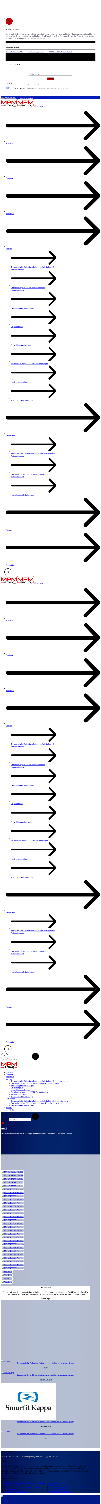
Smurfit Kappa (45, 1426)
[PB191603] (7, 1272)
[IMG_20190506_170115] (12, 1179)
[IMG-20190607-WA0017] (12, 1210)
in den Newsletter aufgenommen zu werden (52, 88)
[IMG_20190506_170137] (12, 1186)
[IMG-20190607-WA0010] (12, 1206)
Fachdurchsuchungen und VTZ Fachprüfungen (67, 1487)
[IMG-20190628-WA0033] (12, 1241)
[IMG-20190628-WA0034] (12, 1244)
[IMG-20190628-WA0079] (12, 1258)
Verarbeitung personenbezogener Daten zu (33, 84)
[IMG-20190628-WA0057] (12, 1251)
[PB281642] (7, 1275)
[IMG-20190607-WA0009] (12, 1203)
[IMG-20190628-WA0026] (12, 1234)
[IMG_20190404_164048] (12, 1175)
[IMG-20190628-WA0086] (12, 1265)
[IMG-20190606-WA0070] (12, 1199)
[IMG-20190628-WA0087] (12, 1268)
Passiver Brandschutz (57, 1489)
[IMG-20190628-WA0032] (12, 1237)
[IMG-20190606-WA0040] (12, 1189)
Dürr (45, 1438)
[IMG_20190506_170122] (12, 1182)
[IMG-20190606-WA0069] (12, 1196)
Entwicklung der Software (59, 1485)
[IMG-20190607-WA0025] (12, 1217)
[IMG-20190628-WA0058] (12, 1254)
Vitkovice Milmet (46, 1380)
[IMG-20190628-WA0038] (12, 1248)
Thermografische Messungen (60, 1492)
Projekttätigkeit (55, 1483)
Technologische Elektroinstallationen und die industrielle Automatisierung (45, 1363)
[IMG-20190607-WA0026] (12, 1220)
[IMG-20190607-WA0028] (12, 1223)
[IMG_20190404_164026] (12, 1172)
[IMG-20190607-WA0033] (12, 1227)
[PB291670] (7, 1282)
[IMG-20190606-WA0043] (12, 1193)
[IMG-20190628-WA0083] (12, 1261)
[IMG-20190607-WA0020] (12, 1213)
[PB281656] (7, 1278)
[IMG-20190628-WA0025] (12, 1230)
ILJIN (45, 1368)
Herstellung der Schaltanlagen (17, 1492)
